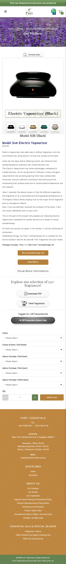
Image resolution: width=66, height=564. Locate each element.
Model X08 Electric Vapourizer (41, 29)
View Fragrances (37, 303)
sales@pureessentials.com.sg (33, 458)
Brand (20, 29)
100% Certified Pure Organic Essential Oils (33, 535)
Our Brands (33, 492)
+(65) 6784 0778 (41, 426)
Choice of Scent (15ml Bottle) (14, 345)
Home (11, 29)
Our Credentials (33, 496)
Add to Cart (52, 397)
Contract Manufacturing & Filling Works (33, 503)
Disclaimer (33, 475)
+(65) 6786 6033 (25, 426)
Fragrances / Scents (33, 531)
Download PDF (34, 293)
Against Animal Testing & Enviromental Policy (33, 499)
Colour (5, 333)
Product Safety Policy (33, 511)
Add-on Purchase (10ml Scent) (14, 356)
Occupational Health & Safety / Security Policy (33, 514)
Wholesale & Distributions (33, 507)
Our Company (33, 488)
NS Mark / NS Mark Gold (33, 518)
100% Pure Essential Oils (33, 539)
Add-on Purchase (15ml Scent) (14, 368)
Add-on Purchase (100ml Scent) (15, 380)
